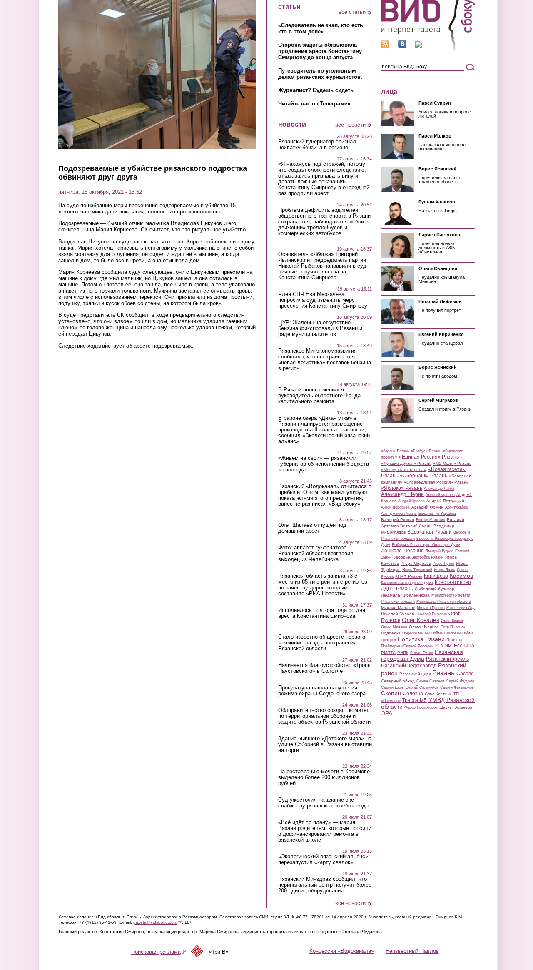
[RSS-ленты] (385, 46)
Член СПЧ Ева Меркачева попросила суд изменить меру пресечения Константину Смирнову (322, 300)
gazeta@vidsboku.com (157, 922)
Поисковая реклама (158, 952)
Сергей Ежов (392, 687)
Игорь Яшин (444, 570)
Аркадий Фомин (427, 507)
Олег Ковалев (420, 620)
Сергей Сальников (422, 687)
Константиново (453, 582)
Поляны (454, 639)
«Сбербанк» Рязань (423, 476)
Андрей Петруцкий (445, 501)
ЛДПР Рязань (397, 589)
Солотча (413, 694)
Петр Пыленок (453, 627)
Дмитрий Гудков (439, 551)
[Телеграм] (418, 46)
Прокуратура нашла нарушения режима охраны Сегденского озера (322, 691)
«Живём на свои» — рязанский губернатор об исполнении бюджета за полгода (323, 464)
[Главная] (428, 49)
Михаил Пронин (431, 608)
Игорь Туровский (417, 570)
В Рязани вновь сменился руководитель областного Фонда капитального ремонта (319, 395)
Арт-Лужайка (456, 507)
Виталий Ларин (416, 526)
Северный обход (398, 681)
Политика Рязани (421, 639)
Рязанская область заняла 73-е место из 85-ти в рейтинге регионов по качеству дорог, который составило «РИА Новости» (322, 585)
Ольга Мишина (394, 627)
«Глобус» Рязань (426, 451)
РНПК (402, 652)
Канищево (436, 576)
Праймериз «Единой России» (407, 646)
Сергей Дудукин (460, 681)
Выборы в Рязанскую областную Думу (426, 545)
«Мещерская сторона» (403, 469)
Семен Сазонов (430, 681)
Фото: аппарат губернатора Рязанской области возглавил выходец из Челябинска (316, 553)
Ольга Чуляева (424, 626)
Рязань (443, 673)
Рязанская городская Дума (422, 655)
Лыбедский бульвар (434, 589)
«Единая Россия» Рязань (429, 457)
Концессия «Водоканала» (341, 951)
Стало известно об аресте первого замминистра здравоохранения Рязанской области (321, 643)
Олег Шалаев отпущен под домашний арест (312, 528)
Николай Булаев (397, 614)
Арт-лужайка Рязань (399, 513)
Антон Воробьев (395, 507)
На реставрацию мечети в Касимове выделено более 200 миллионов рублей (324, 777)
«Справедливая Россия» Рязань (436, 482)
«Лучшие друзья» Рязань (406, 463)
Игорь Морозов (416, 563)
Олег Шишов (452, 621)
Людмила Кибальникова (405, 595)
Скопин (391, 693)
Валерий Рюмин (397, 519)
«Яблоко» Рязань (401, 488)
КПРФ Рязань (408, 576)
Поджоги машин (416, 633)
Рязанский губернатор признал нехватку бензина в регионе (317, 144)
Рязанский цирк (415, 674)
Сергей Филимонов (457, 687)
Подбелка (391, 633)
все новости (350, 125)
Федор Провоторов (421, 707)
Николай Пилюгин (431, 614)
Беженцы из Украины (437, 513)
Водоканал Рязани (429, 532)
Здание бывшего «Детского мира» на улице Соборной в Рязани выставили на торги (325, 744)
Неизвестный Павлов (412, 951)
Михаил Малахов (398, 607)
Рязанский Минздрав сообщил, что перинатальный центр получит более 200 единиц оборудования (324, 885)
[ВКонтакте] (402, 46)
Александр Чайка (439, 488)
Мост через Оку (460, 608)
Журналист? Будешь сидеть (316, 90)
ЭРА (386, 713)
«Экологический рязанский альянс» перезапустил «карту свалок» (323, 859)
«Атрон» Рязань (395, 451)
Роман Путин (421, 653)
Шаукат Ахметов (455, 707)
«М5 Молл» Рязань (452, 463)
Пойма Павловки (446, 633)
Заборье (401, 557)
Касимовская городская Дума (407, 583)
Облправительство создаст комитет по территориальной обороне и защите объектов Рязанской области (324, 716)
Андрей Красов (411, 501)
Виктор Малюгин (430, 520)
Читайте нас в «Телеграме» (314, 103)
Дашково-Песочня (402, 551)
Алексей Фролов (440, 495)
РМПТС (388, 652)
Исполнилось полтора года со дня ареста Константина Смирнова (321, 613)
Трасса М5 (414, 700)
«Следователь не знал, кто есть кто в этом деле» (320, 28)
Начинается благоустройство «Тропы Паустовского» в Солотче (324, 668)
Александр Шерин (402, 494)
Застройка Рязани (427, 557)
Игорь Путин (443, 563)
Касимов (461, 575)
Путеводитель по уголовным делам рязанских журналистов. (320, 74)
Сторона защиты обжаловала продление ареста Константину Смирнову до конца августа (320, 51)
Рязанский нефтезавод (408, 666)
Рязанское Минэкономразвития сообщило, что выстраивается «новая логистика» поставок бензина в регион (324, 359)
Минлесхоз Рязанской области (443, 601)
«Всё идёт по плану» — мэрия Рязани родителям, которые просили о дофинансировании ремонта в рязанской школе (324, 831)
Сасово (465, 674)
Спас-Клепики (438, 694)
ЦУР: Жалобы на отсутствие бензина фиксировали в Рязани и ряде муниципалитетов (320, 328)
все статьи (352, 12)
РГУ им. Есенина (454, 646)
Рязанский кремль (447, 659)
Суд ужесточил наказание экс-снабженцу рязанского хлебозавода (323, 803)
